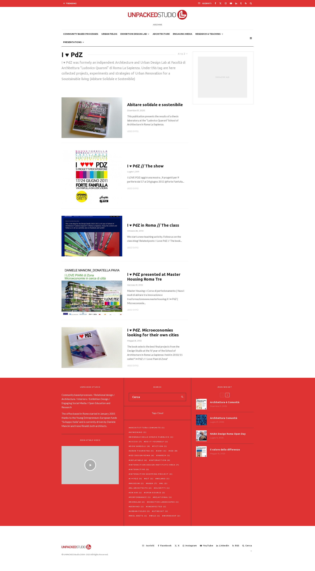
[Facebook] (215, 3)
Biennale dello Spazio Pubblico (151, 437)
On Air (136, 493)
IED (174, 451)
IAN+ (162, 451)
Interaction (160, 460)
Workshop (172, 516)
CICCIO (136, 442)
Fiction (160, 446)
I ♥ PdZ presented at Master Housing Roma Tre (153, 276)
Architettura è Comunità (224, 402)
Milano (163, 479)
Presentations (72, 42)
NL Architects (141, 488)
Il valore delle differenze (225, 449)
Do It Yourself (156, 442)
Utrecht (160, 511)
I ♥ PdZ (136, 479)
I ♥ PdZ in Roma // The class (153, 225)
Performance (140, 497)
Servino (137, 507)
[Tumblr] (241, 3)
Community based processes (80, 34)
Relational (163, 497)
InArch (164, 455)
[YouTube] (231, 3)
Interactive (139, 469)
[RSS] (245, 3)
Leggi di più (132, 131)
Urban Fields (109, 34)
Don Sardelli (140, 446)
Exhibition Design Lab (133, 34)
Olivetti (162, 488)
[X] (220, 3)
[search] (182, 397)
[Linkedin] (236, 3)
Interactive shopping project (151, 474)
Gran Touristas (142, 451)
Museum (137, 483)
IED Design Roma (142, 455)
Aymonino (138, 432)
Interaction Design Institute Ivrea (154, 465)
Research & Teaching (208, 34)
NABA (152, 483)
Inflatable (138, 460)
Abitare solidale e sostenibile (155, 104)
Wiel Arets (138, 516)
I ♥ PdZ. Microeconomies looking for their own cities (153, 332)
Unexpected (156, 507)
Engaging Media (182, 34)
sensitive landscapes (163, 502)
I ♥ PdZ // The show (145, 166)
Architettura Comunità (147, 428)
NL (164, 483)
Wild (155, 516)
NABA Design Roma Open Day (228, 433)
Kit (149, 479)
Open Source (155, 493)
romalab (137, 502)
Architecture (161, 34)
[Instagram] (225, 3)
